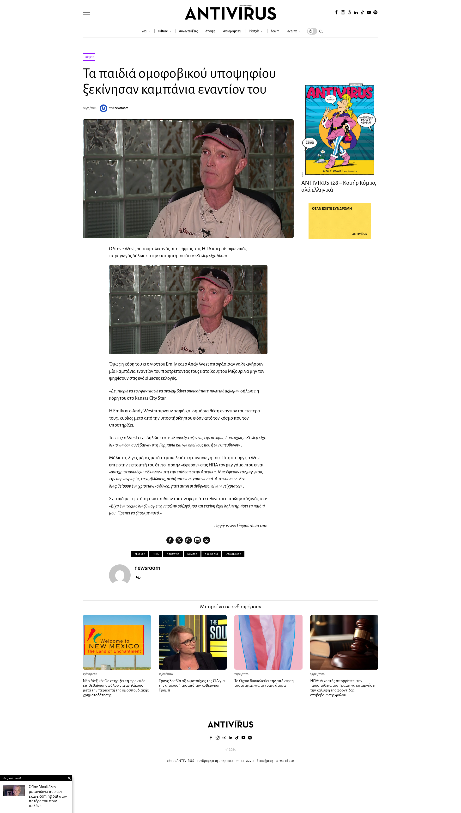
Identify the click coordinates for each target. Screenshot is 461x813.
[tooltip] (336, 12)
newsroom (121, 108)
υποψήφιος (233, 553)
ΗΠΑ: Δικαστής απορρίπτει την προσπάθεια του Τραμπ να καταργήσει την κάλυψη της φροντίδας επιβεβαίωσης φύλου (343, 688)
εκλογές (140, 553)
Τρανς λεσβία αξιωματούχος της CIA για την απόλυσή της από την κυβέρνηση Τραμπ (192, 686)
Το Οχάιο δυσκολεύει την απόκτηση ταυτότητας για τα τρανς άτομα (264, 683)
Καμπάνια (173, 553)
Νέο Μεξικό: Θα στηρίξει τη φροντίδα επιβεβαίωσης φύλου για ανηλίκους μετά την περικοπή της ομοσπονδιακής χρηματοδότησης (116, 688)
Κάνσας (192, 553)
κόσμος (89, 57)
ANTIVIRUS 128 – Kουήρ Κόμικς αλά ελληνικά (338, 186)
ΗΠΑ (156, 553)
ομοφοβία (211, 553)
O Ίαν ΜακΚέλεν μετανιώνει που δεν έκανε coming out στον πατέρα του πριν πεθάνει (48, 796)
